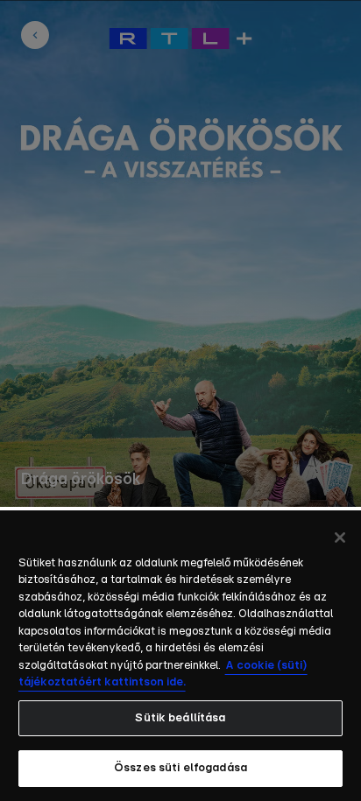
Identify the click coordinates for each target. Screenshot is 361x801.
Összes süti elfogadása (180, 768)
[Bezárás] (340, 537)
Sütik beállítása (180, 718)
